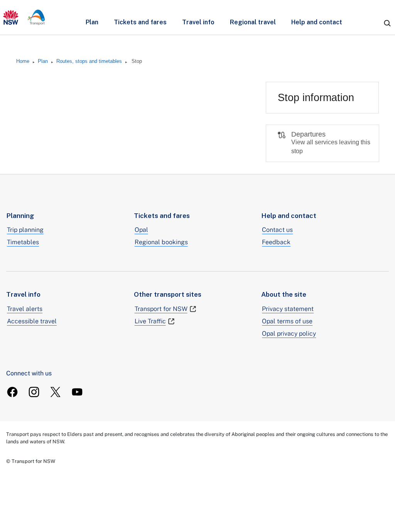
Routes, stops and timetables (89, 61)
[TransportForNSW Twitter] (55, 392)
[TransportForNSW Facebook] (12, 392)
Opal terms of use (287, 321)
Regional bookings (161, 242)
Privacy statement (288, 308)
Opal (141, 229)
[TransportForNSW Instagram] (34, 392)
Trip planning (25, 229)
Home (22, 61)
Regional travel (253, 22)
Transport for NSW (161, 308)
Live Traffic (150, 321)
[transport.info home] (24, 17)
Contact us (277, 229)
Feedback (276, 242)
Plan (92, 22)
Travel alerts (24, 308)
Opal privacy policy (289, 333)
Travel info (198, 22)
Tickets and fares (140, 22)
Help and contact (316, 22)
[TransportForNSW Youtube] (77, 392)
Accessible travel (32, 321)
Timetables (23, 242)
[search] (387, 23)
